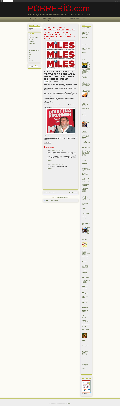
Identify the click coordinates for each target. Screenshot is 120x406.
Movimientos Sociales (74, 18)
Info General (37, 18)
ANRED (83, 59)
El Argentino (84, 157)
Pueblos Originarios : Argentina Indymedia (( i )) (86, 281)
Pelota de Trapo (85, 265)
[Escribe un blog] (46, 143)
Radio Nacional (85, 300)
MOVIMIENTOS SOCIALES (34, 50)
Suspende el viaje (85, 332)
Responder (50, 160)
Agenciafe (84, 52)
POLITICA (31, 60)
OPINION (30, 54)
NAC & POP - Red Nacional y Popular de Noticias (85, 258)
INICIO (30, 18)
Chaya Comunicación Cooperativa (85, 104)
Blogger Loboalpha (85, 87)
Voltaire (83, 368)
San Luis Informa (85, 329)
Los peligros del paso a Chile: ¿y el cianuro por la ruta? (86, 118)
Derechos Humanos (33, 20)
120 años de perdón (85, 262)
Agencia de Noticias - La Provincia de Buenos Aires (86, 28)
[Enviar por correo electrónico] (44, 143)
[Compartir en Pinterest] (50, 143)
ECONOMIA (31, 39)
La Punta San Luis (85, 213)
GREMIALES (31, 41)
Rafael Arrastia (85, 307)
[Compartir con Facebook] (48, 143)
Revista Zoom (85, 326)
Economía (59, 18)
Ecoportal (84, 150)
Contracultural (85, 121)
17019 (88, 333)
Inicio (62, 192)
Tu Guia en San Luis (86, 343)
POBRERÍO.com (59, 8)
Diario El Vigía (85, 144)
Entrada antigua (73, 192)
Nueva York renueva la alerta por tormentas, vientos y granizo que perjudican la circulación (86, 153)
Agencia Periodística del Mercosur (85, 41)
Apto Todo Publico (85, 62)
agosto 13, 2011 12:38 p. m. (57, 164)
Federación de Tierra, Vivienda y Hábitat (85, 178)
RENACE (84, 317)
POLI (30, 56)
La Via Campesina (85, 216)
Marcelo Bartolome (86, 227)
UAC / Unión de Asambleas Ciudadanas (85, 352)
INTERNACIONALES (33, 45)
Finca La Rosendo (85, 181)
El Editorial (84, 160)
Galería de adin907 (85, 34)
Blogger (69, 403)
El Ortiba (83, 165)
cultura (30, 35)
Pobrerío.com (84, 270)
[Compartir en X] (47, 143)
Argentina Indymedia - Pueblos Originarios (86, 81)
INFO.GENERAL (32, 43)
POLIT (30, 58)
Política (44, 18)
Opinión (65, 18)
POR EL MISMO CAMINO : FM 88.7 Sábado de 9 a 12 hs (86, 274)
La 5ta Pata (84, 196)
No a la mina (84, 261)
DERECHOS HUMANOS (33, 37)
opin (30, 52)
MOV (30, 48)
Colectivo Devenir (85, 108)
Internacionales (51, 18)
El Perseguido (85, 168)
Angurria (83, 54)
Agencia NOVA (85, 37)
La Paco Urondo (85, 210)
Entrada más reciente (49, 192)
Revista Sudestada (86, 324)
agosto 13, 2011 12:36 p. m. (57, 150)
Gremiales (84, 18)
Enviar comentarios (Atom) (63, 197)
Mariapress (84, 237)
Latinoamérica (43, 20)
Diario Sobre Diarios (86, 147)
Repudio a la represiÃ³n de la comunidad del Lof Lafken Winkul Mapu (86, 84)
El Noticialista (84, 163)
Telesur (83, 340)
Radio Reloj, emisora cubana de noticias (86, 303)
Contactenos (50, 20)
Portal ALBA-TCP (85, 277)
